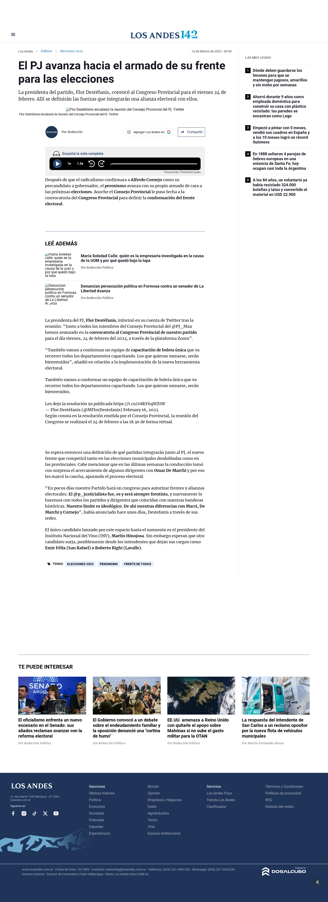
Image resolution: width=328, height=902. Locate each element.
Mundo (153, 786)
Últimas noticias (101, 793)
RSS (268, 800)
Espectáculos (99, 833)
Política (46, 51)
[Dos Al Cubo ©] (284, 875)
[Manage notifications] (317, 882)
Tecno (152, 820)
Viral (151, 827)
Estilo (152, 807)
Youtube (56, 813)
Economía (97, 807)
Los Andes (25, 51)
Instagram (24, 813)
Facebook (13, 813)
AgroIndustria (158, 813)
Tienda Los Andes (221, 800)
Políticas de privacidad (283, 793)
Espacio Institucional (164, 833)
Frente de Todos (137, 564)
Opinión (154, 793)
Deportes (96, 827)
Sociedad (96, 813)
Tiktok (34, 813)
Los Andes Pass (219, 793)
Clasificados (216, 807)
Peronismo (109, 564)
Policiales (96, 820)
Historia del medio (279, 807)
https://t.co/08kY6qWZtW (139, 403)
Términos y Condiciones (284, 786)
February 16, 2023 (140, 409)
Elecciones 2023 (80, 564)
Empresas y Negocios (165, 800)
